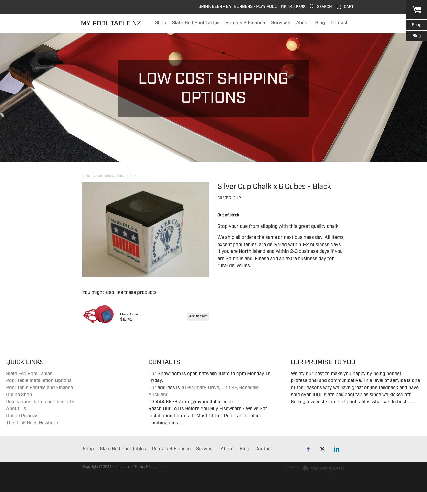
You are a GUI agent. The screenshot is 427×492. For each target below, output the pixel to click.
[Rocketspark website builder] (315, 469)
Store (87, 176)
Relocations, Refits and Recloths (40, 402)
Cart (348, 6)
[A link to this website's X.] (322, 449)
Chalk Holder (129, 314)
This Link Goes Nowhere (32, 423)
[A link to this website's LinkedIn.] (336, 449)
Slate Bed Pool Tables (29, 374)
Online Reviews (22, 416)
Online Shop (19, 395)
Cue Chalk (105, 176)
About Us (16, 409)
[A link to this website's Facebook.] (308, 449)
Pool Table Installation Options (39, 380)
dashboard (123, 467)
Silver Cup (127, 176)
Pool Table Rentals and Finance (39, 388)
